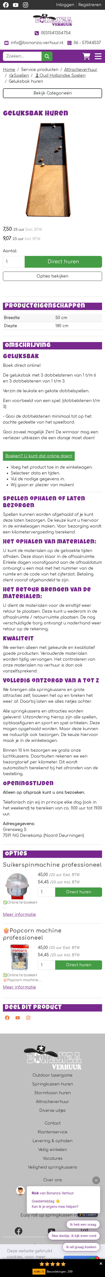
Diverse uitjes (52, 1110)
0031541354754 (56, 33)
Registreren (89, 5)
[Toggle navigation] (98, 56)
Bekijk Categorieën (52, 93)
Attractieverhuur (80, 70)
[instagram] (25, 5)
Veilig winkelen (52, 1150)
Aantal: (10, 251)
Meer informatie (19, 914)
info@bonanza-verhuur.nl (37, 43)
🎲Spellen (19, 75)
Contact (53, 1123)
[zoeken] (47, 56)
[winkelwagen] (86, 56)
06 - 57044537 (87, 43)
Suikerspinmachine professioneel (52, 865)
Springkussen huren (52, 1084)
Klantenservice (52, 1132)
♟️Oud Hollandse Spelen (60, 75)
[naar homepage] (52, 20)
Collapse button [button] (100, 1263)
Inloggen (65, 5)
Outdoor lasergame (52, 1075)
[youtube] (16, 5)
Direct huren (63, 262)
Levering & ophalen (52, 1141)
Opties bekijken (52, 276)
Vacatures (53, 1158)
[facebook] (6, 5)
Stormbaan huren (52, 1093)
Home (9, 70)
